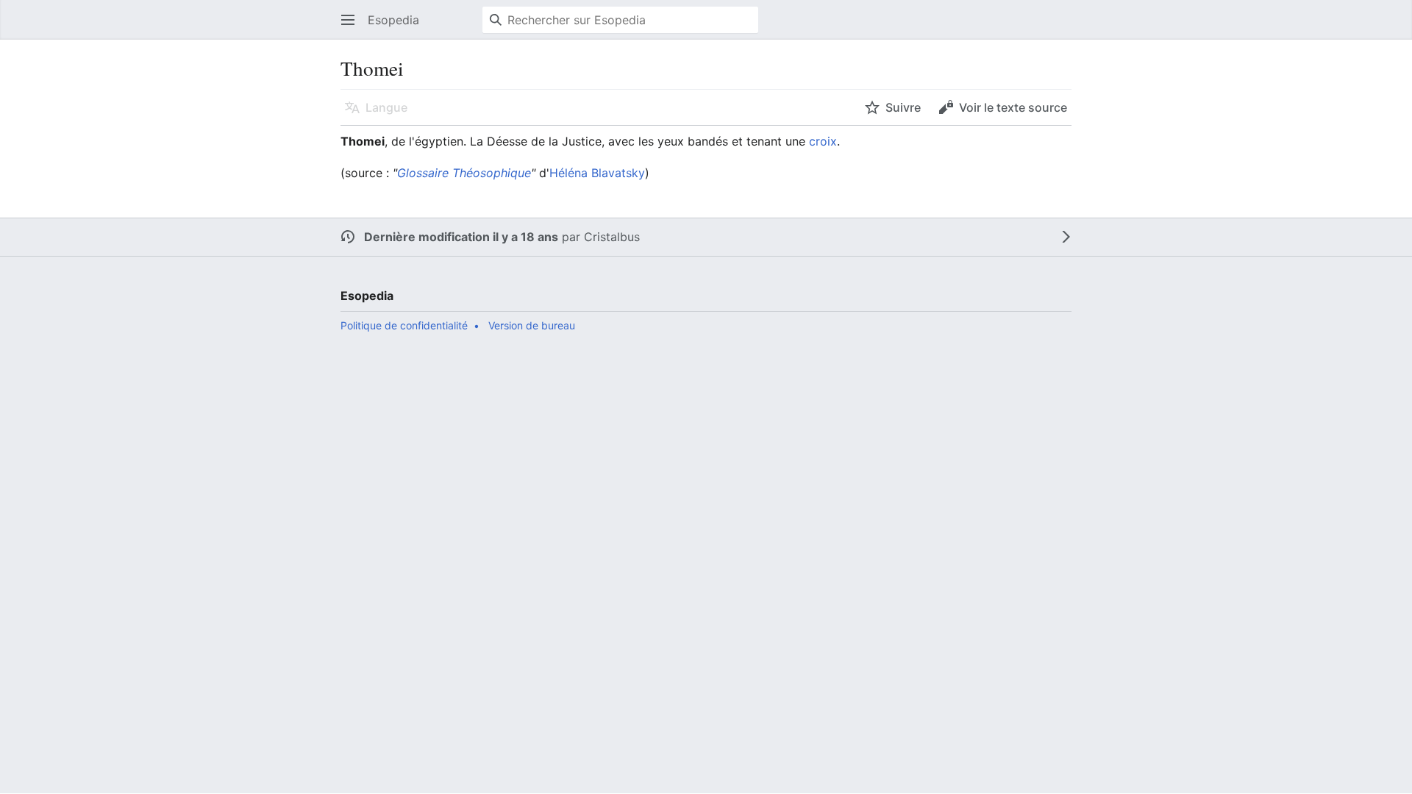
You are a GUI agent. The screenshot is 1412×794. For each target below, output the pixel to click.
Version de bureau (531, 325)
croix (823, 141)
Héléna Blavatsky (597, 172)
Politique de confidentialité (404, 325)
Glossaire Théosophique (464, 172)
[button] (348, 20)
